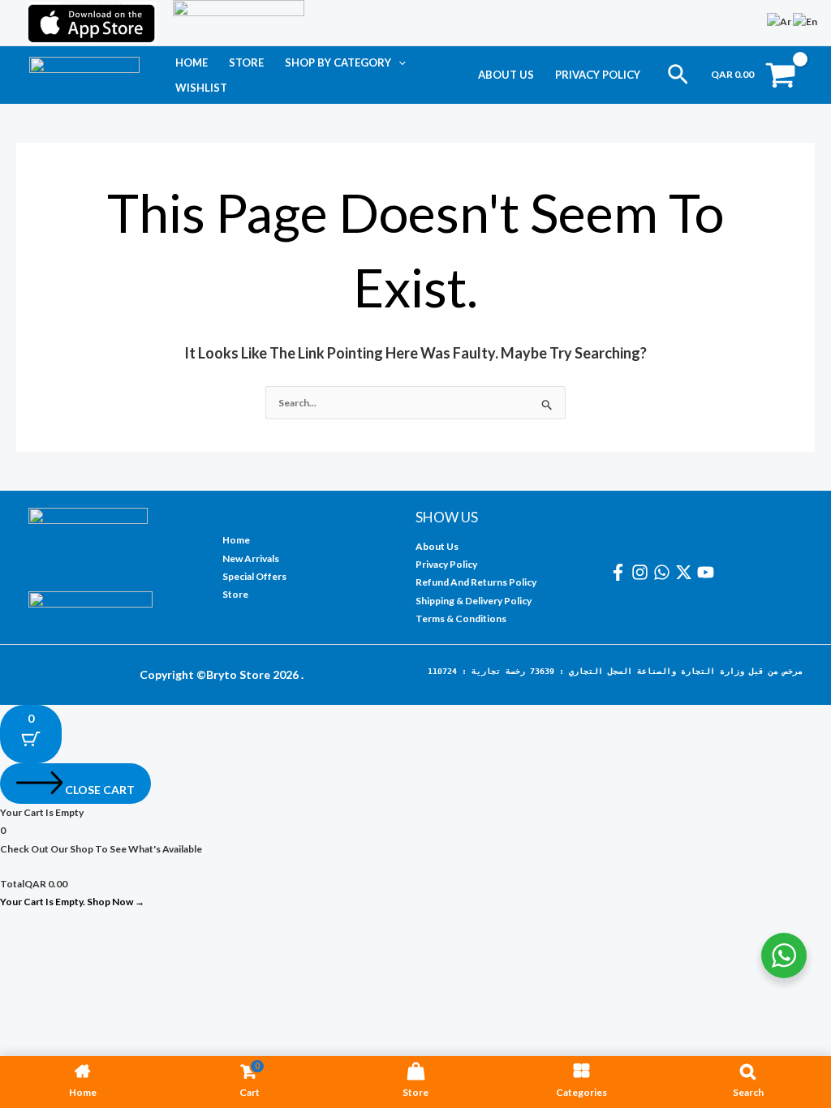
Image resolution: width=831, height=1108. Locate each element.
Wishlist (201, 87)
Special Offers (254, 576)
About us (506, 74)
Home (191, 62)
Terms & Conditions (461, 618)
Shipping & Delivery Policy (474, 601)
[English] (806, 21)
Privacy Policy (597, 74)
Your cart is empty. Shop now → (72, 901)
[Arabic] (780, 21)
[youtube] (708, 572)
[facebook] (620, 572)
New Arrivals (250, 558)
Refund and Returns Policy (476, 582)
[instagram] (642, 572)
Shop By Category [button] (338, 62)
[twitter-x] (686, 572)
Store (246, 62)
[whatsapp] (664, 572)
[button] (398, 62)
